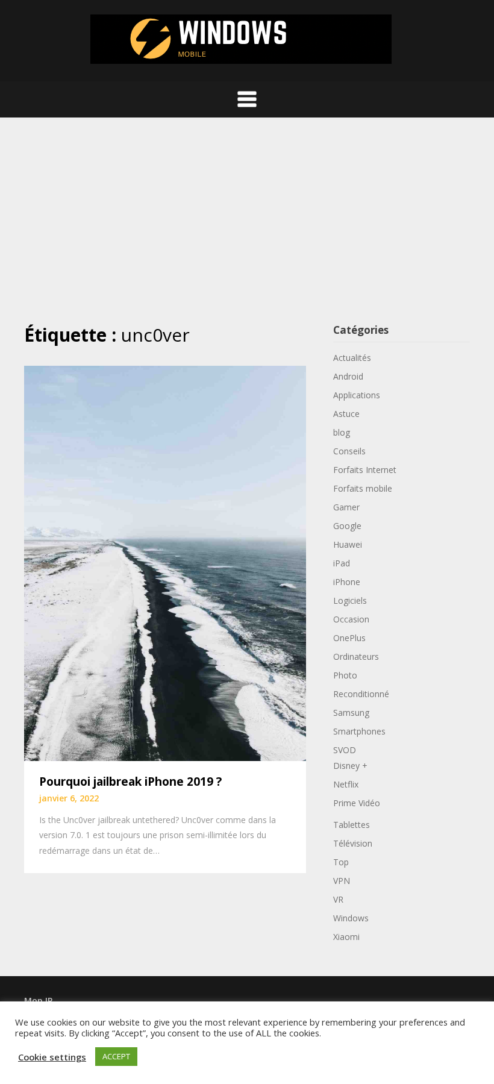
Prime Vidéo (356, 803)
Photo (345, 675)
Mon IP (38, 1000)
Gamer (346, 507)
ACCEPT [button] (116, 1056)
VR (338, 899)
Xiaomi (346, 936)
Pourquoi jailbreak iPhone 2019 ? (130, 781)
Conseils (349, 451)
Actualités (352, 357)
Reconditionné (361, 694)
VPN (341, 880)
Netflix (345, 784)
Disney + (350, 765)
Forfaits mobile (362, 488)
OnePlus (349, 638)
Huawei (347, 544)
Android (348, 376)
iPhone (346, 581)
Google (347, 525)
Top (341, 862)
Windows (351, 918)
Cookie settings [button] (52, 1056)
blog (341, 432)
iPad (341, 563)
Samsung (351, 712)
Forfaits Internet (364, 469)
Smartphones (359, 731)
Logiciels (350, 600)
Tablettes (351, 824)
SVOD (344, 750)
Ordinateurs (356, 656)
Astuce (346, 413)
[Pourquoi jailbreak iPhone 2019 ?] (165, 562)
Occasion (351, 619)
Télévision (352, 843)
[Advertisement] (247, 220)
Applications (356, 395)
